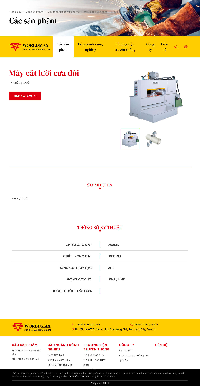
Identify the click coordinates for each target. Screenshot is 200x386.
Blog (86, 364)
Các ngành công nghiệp (90, 47)
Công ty (150, 47)
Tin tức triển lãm (94, 360)
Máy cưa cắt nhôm (95, 11)
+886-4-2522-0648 (146, 324)
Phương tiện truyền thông (124, 47)
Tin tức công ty (93, 355)
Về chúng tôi (127, 350)
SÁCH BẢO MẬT (76, 376)
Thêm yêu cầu (23, 95)
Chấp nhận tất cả (100, 383)
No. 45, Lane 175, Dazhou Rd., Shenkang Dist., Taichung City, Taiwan (115, 329)
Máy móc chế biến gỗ (25, 358)
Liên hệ (164, 47)
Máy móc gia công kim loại (63, 11)
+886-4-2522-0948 (88, 324)
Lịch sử (123, 360)
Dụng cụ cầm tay (59, 360)
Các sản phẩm (34, 11)
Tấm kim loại (56, 355)
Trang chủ (15, 11)
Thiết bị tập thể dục (60, 364)
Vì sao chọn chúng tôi (133, 355)
